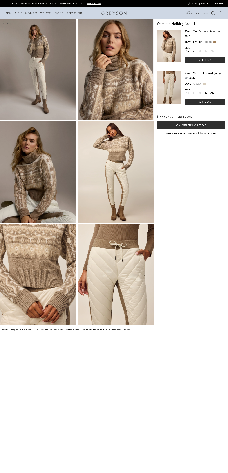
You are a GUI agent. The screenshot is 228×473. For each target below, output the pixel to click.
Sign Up (204, 4)
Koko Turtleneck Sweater (202, 31)
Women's (7, 23)
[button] (213, 13)
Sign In (195, 4)
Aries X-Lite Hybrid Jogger (204, 73)
